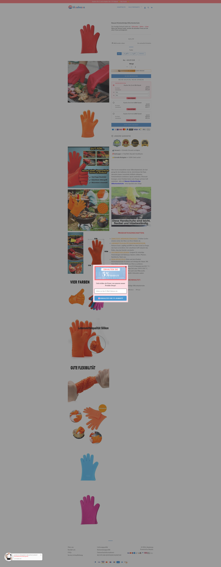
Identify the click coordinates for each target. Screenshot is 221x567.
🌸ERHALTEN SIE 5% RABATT (110, 298)
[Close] (126, 267)
